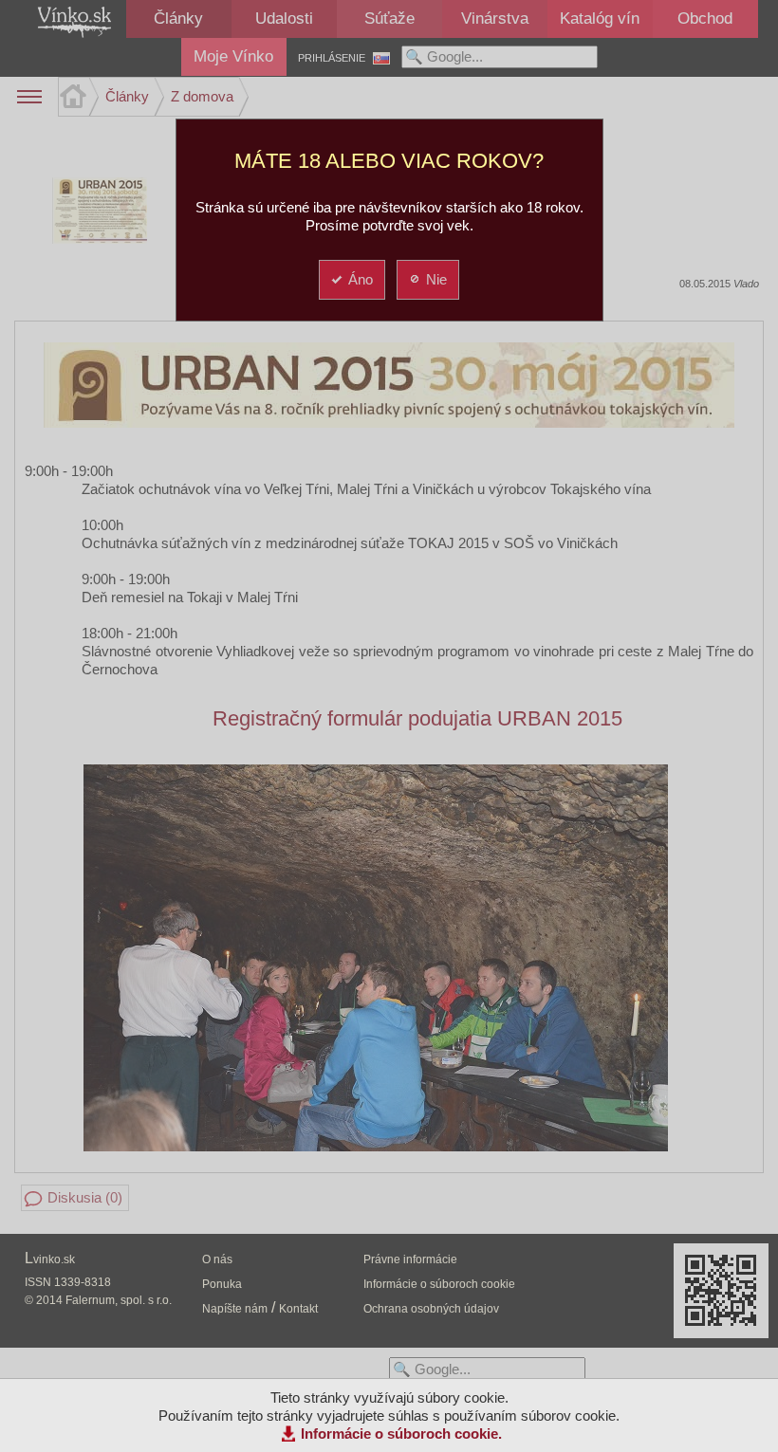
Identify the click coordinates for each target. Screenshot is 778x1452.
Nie (436, 279)
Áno (360, 279)
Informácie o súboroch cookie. (401, 1433)
